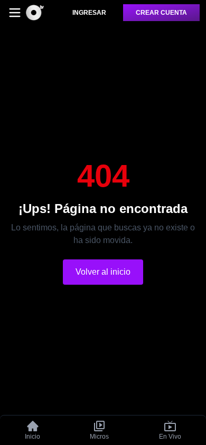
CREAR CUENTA (161, 12)
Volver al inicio (103, 271)
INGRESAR (89, 12)
